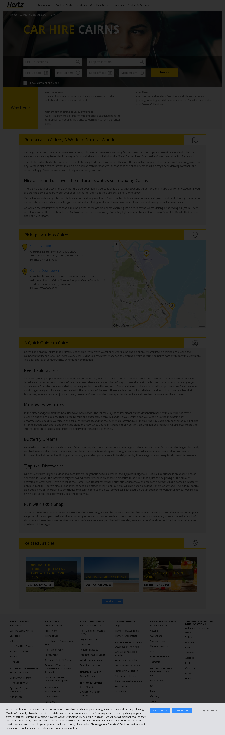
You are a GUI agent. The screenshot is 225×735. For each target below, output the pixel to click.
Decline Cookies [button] (182, 710)
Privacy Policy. (69, 728)
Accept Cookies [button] (160, 710)
